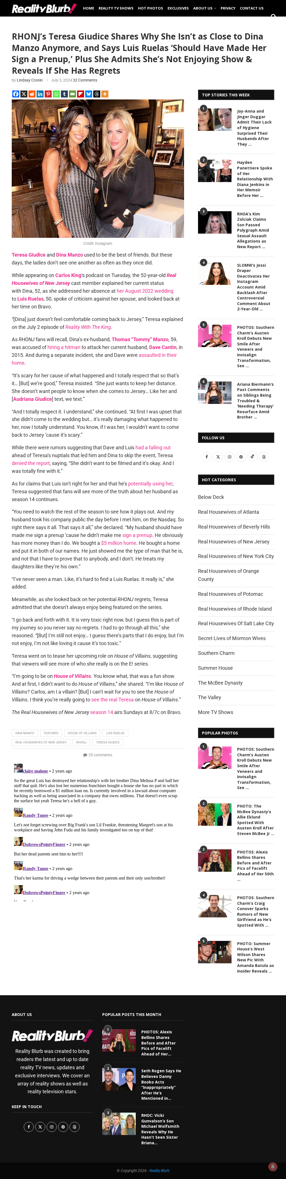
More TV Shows (215, 712)
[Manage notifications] (272, 1166)
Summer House (215, 668)
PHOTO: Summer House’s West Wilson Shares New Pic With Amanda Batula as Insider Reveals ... (255, 957)
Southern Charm (216, 653)
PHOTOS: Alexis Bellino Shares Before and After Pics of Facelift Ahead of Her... (158, 1042)
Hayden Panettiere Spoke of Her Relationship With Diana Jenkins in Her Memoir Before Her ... (255, 179)
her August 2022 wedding (145, 291)
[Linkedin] (40, 93)
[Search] (271, 26)
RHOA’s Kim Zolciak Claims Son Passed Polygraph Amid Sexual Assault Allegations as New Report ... (253, 230)
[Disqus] (98, 831)
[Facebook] (15, 93)
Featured (51, 733)
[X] (23, 93)
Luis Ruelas (115, 733)
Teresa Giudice (108, 742)
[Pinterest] (48, 93)
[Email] (72, 93)
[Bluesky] (88, 93)
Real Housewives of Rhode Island (235, 609)
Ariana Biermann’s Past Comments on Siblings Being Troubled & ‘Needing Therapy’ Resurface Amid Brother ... (255, 401)
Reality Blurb (159, 1170)
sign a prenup (137, 535)
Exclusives (178, 8)
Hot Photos (150, 8)
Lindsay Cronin (30, 80)
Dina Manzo (24, 733)
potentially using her (150, 484)
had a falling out (153, 447)
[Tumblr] (64, 93)
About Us (203, 8)
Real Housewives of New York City (236, 556)
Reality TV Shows (116, 8)
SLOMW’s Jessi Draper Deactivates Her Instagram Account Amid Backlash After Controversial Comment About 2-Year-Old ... (253, 287)
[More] (104, 93)
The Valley (209, 697)
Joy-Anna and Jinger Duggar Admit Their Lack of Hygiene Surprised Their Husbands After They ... (254, 127)
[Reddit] (31, 93)
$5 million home (118, 543)
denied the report (31, 463)
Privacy (228, 8)
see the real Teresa (112, 700)
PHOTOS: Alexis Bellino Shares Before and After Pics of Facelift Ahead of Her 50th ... (255, 865)
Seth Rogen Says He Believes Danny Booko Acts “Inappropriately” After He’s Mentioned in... (161, 1084)
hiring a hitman (63, 347)
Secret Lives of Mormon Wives (232, 638)
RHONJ (81, 742)
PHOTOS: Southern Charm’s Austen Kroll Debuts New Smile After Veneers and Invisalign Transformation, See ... (255, 346)
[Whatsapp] (56, 93)
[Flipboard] (80, 93)
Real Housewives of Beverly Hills (234, 527)
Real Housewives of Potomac (230, 594)
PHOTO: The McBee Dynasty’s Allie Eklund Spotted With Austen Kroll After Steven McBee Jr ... (255, 819)
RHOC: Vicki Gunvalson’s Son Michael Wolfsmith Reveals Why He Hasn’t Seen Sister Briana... (160, 1129)
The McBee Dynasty (220, 683)
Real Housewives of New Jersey (41, 742)
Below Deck (211, 497)
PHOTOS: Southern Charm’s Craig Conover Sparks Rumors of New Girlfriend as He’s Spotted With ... (255, 911)
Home (88, 8)
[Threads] (96, 93)
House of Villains (82, 733)
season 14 (101, 712)
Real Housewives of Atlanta (228, 512)
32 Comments (85, 80)
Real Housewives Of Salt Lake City (236, 623)
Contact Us (252, 8)
